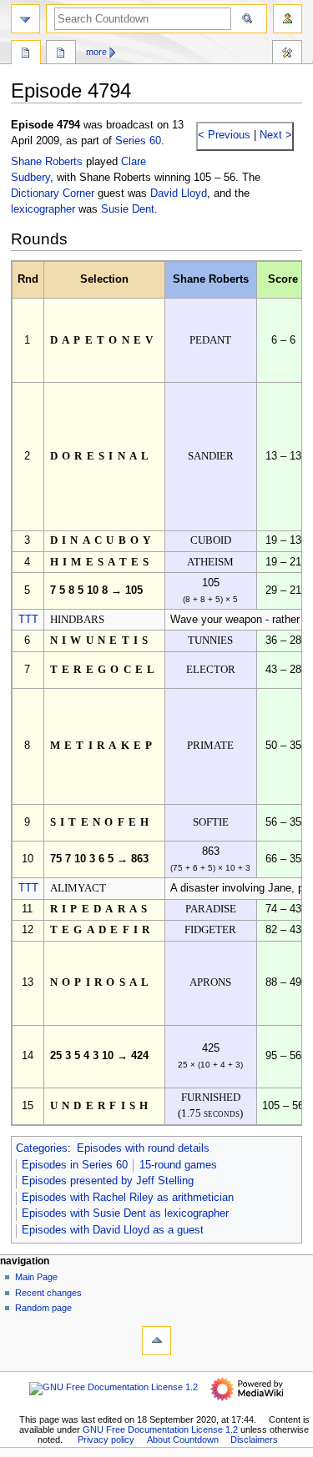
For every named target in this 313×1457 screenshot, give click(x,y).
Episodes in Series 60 (75, 1165)
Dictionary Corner (52, 193)
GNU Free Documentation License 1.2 (160, 1429)
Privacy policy (106, 1439)
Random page (43, 1308)
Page (26, 54)
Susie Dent (127, 209)
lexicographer (43, 209)
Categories (42, 1148)
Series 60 (138, 141)
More (96, 52)
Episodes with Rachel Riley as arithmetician (128, 1197)
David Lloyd (178, 193)
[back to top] (156, 1340)
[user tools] (287, 18)
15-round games (178, 1165)
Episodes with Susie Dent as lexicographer (125, 1213)
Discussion (61, 54)
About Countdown (183, 1439)
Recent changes (48, 1293)
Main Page (36, 1277)
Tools (287, 54)
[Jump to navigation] (25, 18)
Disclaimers (254, 1439)
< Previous (224, 135)
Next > (274, 135)
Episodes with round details (143, 1148)
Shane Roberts (47, 162)
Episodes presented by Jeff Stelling (108, 1181)
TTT (28, 620)
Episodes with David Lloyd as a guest (113, 1230)
